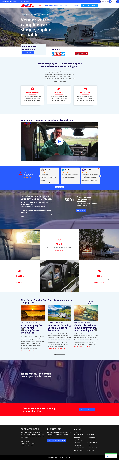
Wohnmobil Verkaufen (93, 452)
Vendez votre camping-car (89, 5)
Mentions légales (25, 441)
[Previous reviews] (40, 176)
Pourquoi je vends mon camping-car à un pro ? (85, 327)
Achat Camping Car (78, 433)
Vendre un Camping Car (79, 447)
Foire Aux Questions (79, 450)
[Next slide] (96, 329)
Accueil (41, 5)
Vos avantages (48, 5)
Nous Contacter (91, 450)
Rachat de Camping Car (93, 442)
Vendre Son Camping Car (80, 436)
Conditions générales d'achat (28, 443)
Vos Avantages (91, 434)
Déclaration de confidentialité (28, 445)
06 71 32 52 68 (12, 1)
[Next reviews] (100, 176)
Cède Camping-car (78, 449)
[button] (59, 141)
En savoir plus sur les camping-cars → (29, 348)
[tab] (54, 354)
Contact (76, 5)
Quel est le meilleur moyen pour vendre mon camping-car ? (58, 327)
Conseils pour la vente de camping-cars (29, 322)
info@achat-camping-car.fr (23, 1)
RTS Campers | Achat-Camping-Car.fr (28, 175)
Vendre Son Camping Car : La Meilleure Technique (32, 327)
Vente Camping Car (92, 433)
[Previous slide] (23, 329)
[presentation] (33, 313)
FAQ (71, 5)
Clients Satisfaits (58, 5)
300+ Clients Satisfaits (79, 434)
